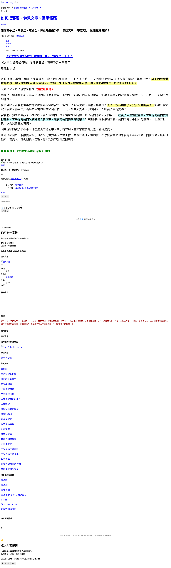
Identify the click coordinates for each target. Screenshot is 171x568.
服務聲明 (108, 535)
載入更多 (5, 197)
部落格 (8, 44)
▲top (3, 192)
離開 (13, 563)
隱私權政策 (98, 535)
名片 (7, 46)
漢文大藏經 (6, 358)
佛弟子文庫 (6, 434)
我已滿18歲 (6, 563)
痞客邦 (14, 179)
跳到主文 (4, 25)
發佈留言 (5, 211)
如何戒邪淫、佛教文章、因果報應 (29, 18)
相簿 (7, 41)
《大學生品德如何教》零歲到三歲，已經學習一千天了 (39, 56)
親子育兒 (19, 185)
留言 (19, 179)
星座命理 (20, 36)
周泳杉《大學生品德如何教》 (27, 188)
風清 (3, 165)
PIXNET (68, 535)
